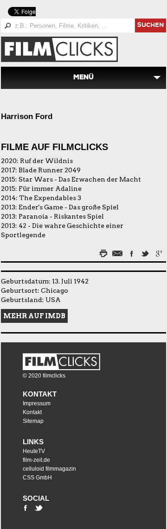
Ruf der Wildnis (46, 160)
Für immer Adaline (50, 188)
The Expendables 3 (50, 198)
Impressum (37, 403)
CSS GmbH (37, 477)
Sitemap (33, 421)
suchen (150, 26)
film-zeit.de (36, 460)
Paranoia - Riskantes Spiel (61, 216)
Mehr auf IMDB (34, 316)
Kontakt (40, 394)
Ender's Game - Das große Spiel (69, 207)
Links (33, 442)
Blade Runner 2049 (50, 170)
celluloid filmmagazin (49, 469)
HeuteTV (34, 451)
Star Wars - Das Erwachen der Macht (80, 179)
